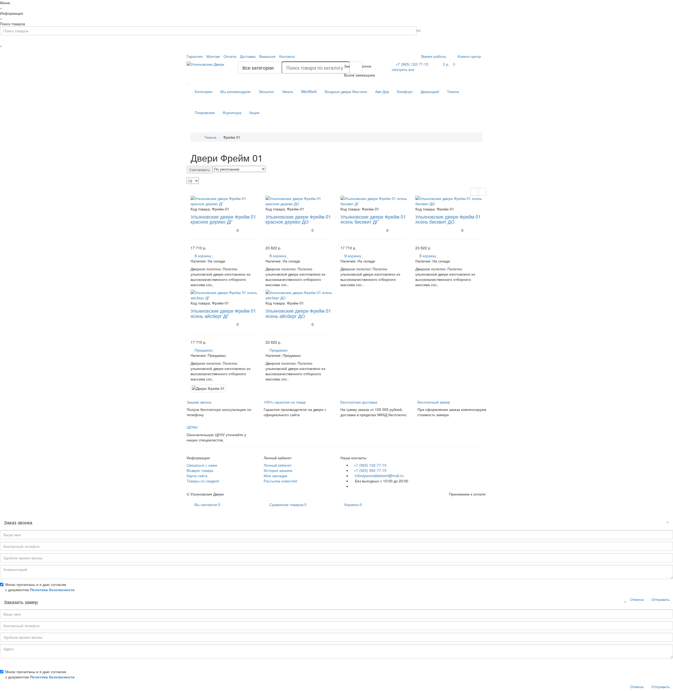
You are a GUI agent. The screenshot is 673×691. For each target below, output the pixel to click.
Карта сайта (197, 475)
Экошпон (266, 91)
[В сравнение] (216, 255)
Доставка (248, 56)
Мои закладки (275, 475)
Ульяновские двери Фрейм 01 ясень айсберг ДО (298, 313)
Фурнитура (232, 112)
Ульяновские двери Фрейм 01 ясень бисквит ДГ (373, 219)
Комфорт (405, 91)
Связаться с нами (202, 465)
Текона (453, 91)
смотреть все (403, 69)
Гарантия (195, 56)
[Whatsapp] (352, 486)
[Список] (474, 192)
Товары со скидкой (203, 480)
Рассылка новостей (280, 480)
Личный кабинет (278, 465)
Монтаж (213, 56)
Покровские (205, 112)
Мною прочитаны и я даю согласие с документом (40, 587)
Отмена (637, 599)
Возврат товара (200, 470)
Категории (203, 91)
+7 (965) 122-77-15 (370, 465)
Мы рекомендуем (235, 91)
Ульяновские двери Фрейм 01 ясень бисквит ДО (448, 219)
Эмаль (287, 91)
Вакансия (267, 56)
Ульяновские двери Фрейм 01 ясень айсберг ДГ (223, 313)
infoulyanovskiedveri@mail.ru (379, 475)
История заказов (278, 470)
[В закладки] (213, 255)
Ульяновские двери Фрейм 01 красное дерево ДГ (223, 219)
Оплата (229, 56)
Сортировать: (200, 169)
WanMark (309, 91)
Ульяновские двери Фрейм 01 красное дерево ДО (298, 219)
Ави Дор (382, 91)
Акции (254, 112)
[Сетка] (482, 192)
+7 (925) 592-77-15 (370, 470)
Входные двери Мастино (346, 91)
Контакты (287, 56)
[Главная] (196, 137)
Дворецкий (430, 91)
